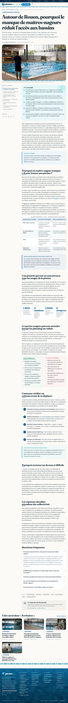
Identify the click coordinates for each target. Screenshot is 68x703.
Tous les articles (35, 681)
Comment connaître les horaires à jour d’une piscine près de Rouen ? (42, 577)
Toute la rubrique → (61, 616)
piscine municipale (30, 594)
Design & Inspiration (24, 695)
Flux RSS (4, 692)
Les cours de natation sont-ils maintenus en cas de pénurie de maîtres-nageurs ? (40, 582)
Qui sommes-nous (48, 674)
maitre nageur (38, 594)
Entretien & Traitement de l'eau (24, 678)
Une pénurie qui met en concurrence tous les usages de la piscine (10, 92)
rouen (52, 594)
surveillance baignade (31, 596)
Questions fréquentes (7, 109)
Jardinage (39, 1)
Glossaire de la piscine (35, 679)
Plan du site (4, 694)
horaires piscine (46, 594)
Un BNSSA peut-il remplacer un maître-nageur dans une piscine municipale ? (41, 571)
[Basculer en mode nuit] (19, 4)
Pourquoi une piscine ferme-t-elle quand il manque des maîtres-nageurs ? (41, 552)
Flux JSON (9, 692)
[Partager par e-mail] (11, 116)
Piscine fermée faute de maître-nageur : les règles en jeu (9, 635)
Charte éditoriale (47, 676)
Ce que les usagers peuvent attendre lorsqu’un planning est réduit (9, 96)
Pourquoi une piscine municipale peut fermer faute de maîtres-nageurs (32, 635)
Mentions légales (47, 680)
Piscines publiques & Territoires (12, 9)
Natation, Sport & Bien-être (24, 692)
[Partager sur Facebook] (3, 116)
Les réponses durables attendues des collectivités (10, 106)
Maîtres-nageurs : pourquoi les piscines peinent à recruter (9, 658)
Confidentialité (47, 682)
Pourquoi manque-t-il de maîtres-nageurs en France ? (38, 587)
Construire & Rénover (23, 675)
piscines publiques (58, 594)
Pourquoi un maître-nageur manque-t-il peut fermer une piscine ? (10, 89)
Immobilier (31, 1)
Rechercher (34, 683)
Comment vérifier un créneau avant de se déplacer (10, 100)
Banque (54, 1)
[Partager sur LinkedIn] (8, 116)
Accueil (3, 9)
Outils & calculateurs (36, 674)
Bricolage (47, 1)
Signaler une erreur (41, 608)
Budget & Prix (23, 687)
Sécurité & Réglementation (23, 684)
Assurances (62, 1)
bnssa (24, 596)
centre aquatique (46, 416)
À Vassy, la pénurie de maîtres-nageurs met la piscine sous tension (53, 635)
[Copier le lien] (13, 116)
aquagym (56, 198)
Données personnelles (53, 700)
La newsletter (35, 685)
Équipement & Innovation (23, 681)
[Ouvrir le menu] (32, 4)
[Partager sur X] (6, 116)
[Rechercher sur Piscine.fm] (16, 4)
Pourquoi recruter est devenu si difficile (9, 103)
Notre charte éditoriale (32, 608)
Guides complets (35, 676)
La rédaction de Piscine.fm (9, 42)
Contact (45, 678)
